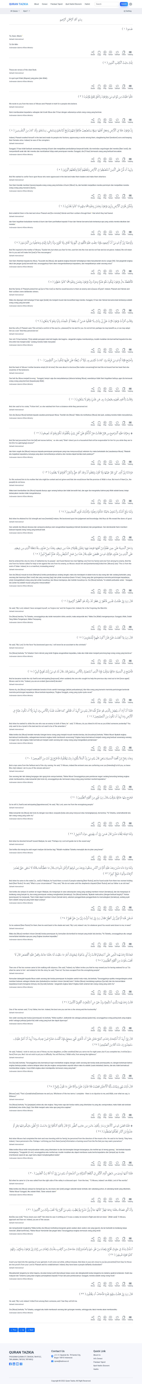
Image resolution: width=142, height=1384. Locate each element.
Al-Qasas (14, 11)
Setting (128, 11)
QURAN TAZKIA (18, 4)
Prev (14, 1330)
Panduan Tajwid (56, 4)
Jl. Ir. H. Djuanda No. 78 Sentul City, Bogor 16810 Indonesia (67, 1356)
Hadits (96, 1369)
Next (31, 1330)
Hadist (87, 4)
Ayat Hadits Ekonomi (101, 1366)
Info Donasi (97, 1358)
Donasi (44, 4)
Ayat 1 (26, 11)
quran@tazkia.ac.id (61, 1361)
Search (124, 4)
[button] (93, 53)
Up (23, 1330)
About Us (97, 1355)
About (36, 4)
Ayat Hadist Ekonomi (74, 4)
